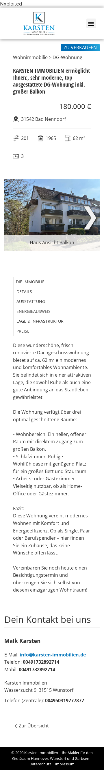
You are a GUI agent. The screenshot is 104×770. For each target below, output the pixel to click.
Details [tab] (24, 291)
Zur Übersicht (34, 725)
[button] (91, 23)
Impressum (65, 764)
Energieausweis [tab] (33, 311)
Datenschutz (40, 764)
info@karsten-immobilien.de (53, 655)
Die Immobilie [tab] (30, 281)
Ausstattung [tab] (30, 301)
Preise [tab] (22, 331)
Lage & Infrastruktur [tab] (40, 321)
